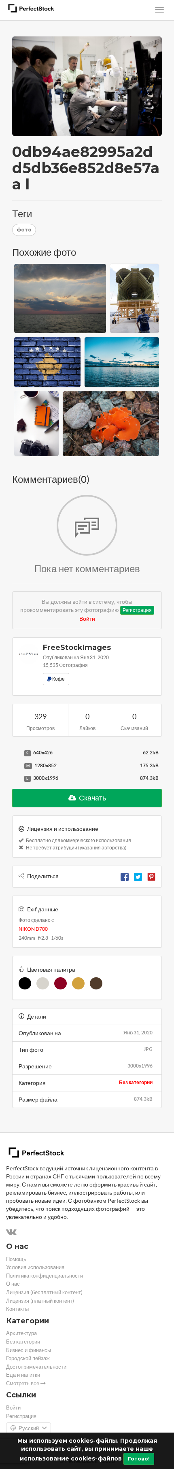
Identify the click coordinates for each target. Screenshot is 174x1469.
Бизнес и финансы (28, 1350)
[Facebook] (125, 876)
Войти (87, 619)
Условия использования (35, 1267)
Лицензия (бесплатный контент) (44, 1292)
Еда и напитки (23, 1375)
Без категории (136, 1082)
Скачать (92, 798)
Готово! (139, 1459)
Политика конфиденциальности (44, 1276)
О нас (13, 1284)
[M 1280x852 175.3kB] (16, 766)
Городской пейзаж (28, 1358)
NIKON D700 (33, 929)
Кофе (58, 678)
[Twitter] (138, 876)
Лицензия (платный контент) (40, 1301)
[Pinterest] (151, 876)
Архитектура (21, 1333)
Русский (28, 1428)
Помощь (16, 1259)
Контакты (17, 1309)
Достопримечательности (36, 1367)
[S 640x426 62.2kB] (16, 753)
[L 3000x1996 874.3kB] (16, 779)
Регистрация (137, 610)
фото (24, 230)
